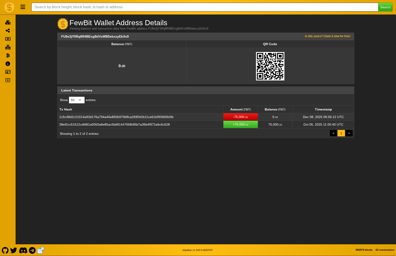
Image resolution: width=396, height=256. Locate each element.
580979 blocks (364, 249)
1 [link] (341, 133)
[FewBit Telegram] (32, 250)
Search (385, 7)
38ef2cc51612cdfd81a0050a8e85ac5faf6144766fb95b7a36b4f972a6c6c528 (114, 124)
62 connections (385, 249)
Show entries (78, 100)
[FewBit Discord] (23, 250)
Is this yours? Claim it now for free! (327, 36)
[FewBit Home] (9, 7)
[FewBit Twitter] (14, 250)
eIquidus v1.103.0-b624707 (197, 250)
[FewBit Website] (41, 250)
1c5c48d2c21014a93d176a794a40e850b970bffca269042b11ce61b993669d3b (116, 117)
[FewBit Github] (5, 250)
